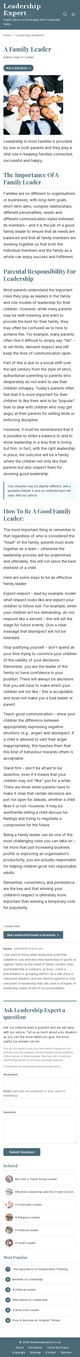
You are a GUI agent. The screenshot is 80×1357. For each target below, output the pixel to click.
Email (34, 1093)
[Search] (65, 15)
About (20, 1347)
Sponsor (66, 1352)
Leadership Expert (22, 10)
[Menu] (73, 14)
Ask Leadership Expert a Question (31, 935)
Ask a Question (16, 68)
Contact (50, 1352)
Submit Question (21, 1152)
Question (9, 1112)
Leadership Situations (30, 35)
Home (7, 35)
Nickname (10, 1074)
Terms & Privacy (58, 1347)
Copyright (18, 1352)
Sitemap (35, 1352)
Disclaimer (35, 1347)
